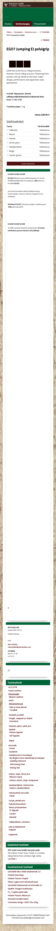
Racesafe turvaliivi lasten (18, 899)
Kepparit (12, 829)
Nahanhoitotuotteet (17, 804)
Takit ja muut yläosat (18, 707)
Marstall (12, 817)
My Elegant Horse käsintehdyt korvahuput (27, 758)
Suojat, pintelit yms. (17, 800)
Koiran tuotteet (14, 690)
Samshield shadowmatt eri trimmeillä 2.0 (25, 885)
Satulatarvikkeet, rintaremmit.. (21, 785)
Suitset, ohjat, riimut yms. (19, 774)
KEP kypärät (14, 735)
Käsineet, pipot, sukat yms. (20, 726)
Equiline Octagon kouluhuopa (20, 888)
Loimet (12, 748)
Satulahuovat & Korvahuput (20, 755)
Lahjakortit (12, 834)
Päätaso (9, 32)
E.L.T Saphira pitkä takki (18, 892)
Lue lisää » (12, 858)
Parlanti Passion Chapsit (18, 878)
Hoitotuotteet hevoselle (19, 793)
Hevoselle (12, 745)
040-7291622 (12, 644)
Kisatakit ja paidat (16, 715)
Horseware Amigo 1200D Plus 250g (23, 902)
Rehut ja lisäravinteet (18, 807)
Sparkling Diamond (18, 761)
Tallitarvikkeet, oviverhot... (20, 822)
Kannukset (13, 721)
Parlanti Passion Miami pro (19, 895)
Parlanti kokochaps (16, 875)
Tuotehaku (45, 32)
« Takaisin (45, 40)
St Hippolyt (13, 810)
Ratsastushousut (30, 32)
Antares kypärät (16, 732)
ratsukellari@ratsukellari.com (19, 647)
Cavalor (12, 813)
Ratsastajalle (18, 32)
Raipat (11, 740)
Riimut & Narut (15, 777)
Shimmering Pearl (17, 764)
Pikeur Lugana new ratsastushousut (23, 882)
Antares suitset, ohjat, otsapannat (23, 780)
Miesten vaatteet (16, 697)
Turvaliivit (13, 710)
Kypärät (12, 729)
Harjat (12, 795)
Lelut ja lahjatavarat (16, 827)
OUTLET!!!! (12, 687)
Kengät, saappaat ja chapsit (20, 718)
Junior (11, 700)
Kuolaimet (13, 751)
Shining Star (15, 767)
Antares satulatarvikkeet (19, 788)
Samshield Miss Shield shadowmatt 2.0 (24, 871)
